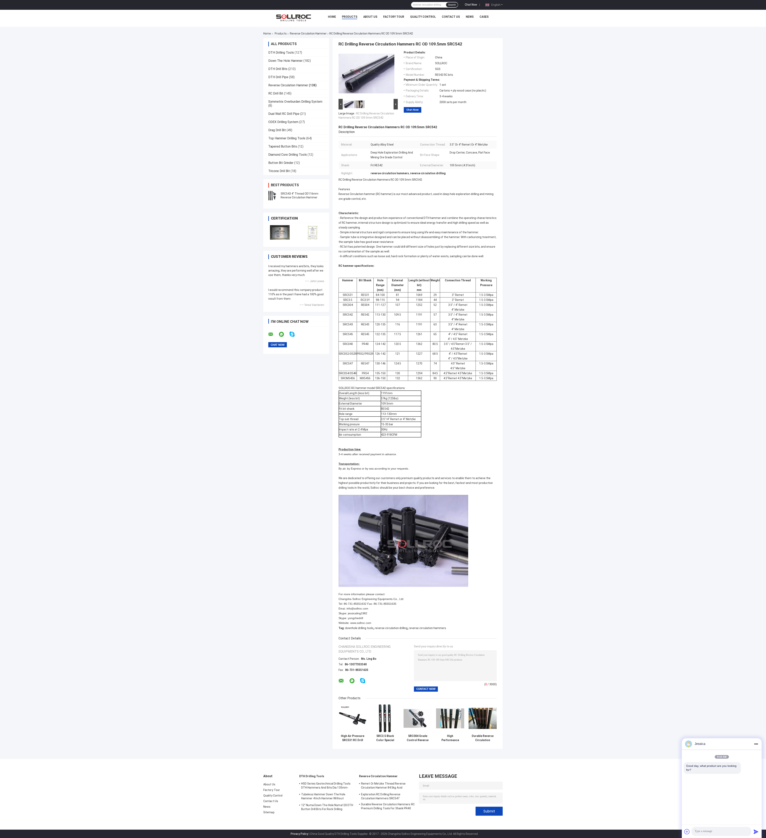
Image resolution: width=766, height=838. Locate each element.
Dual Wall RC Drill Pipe (283, 114)
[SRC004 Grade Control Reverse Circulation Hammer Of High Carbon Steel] (418, 718)
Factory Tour (393, 16)
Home (332, 16)
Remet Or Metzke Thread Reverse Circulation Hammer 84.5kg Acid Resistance (383, 786)
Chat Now (471, 4)
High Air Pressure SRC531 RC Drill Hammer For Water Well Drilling (352, 738)
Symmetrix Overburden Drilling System (295, 101)
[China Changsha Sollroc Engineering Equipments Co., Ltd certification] (279, 232)
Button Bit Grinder (280, 163)
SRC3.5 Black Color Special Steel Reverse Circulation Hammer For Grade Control (385, 738)
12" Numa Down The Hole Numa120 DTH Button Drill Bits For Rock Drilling (327, 807)
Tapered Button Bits (282, 146)
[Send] (756, 831)
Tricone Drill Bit (279, 171)
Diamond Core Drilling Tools (287, 155)
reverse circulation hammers (427, 628)
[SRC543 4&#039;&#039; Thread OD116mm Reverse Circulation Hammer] (272, 195)
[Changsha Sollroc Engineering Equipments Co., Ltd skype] (294, 334)
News (470, 16)
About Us (370, 16)
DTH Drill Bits (277, 69)
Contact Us (451, 16)
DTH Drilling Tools (281, 52)
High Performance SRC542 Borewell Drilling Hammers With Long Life (450, 738)
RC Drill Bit (275, 93)
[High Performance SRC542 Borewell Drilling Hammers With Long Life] (450, 718)
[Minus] (756, 743)
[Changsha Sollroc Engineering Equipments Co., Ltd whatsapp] (284, 334)
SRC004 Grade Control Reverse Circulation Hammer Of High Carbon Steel (417, 738)
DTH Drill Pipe (278, 77)
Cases (484, 16)
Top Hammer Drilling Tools (286, 138)
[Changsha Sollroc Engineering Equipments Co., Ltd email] (273, 334)
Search (452, 4)
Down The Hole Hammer (285, 61)
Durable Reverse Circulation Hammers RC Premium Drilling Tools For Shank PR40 (388, 806)
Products (349, 16)
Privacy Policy (299, 833)
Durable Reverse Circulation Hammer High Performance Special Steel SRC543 (483, 738)
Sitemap (268, 812)
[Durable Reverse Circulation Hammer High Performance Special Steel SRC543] (483, 718)
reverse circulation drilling (391, 628)
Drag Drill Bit (277, 130)
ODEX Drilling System (283, 122)
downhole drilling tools (359, 628)
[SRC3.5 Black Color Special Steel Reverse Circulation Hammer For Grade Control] (385, 718)
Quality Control (423, 16)
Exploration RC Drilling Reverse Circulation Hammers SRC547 (380, 796)
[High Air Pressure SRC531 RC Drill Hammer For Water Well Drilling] (353, 718)
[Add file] (687, 831)
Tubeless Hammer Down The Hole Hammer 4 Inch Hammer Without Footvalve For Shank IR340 (323, 797)
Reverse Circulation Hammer (308, 33)
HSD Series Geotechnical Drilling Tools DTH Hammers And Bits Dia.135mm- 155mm (325, 786)
